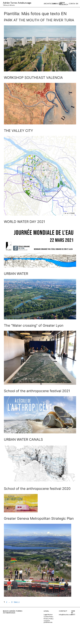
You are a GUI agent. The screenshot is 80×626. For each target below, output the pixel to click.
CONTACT (73, 3)
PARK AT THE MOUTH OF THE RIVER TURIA (39, 20)
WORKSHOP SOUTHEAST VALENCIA (33, 77)
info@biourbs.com (65, 615)
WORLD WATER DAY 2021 (24, 222)
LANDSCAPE (57, 3)
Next (17, 602)
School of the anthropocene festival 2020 (37, 488)
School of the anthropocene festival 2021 (37, 391)
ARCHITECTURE (50, 3)
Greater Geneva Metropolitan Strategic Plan (39, 518)
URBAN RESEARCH (63, 4)
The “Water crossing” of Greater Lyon (33, 325)
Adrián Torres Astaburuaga (17, 2)
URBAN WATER (16, 274)
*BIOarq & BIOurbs (9, 5)
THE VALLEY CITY (18, 131)
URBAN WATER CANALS (23, 439)
